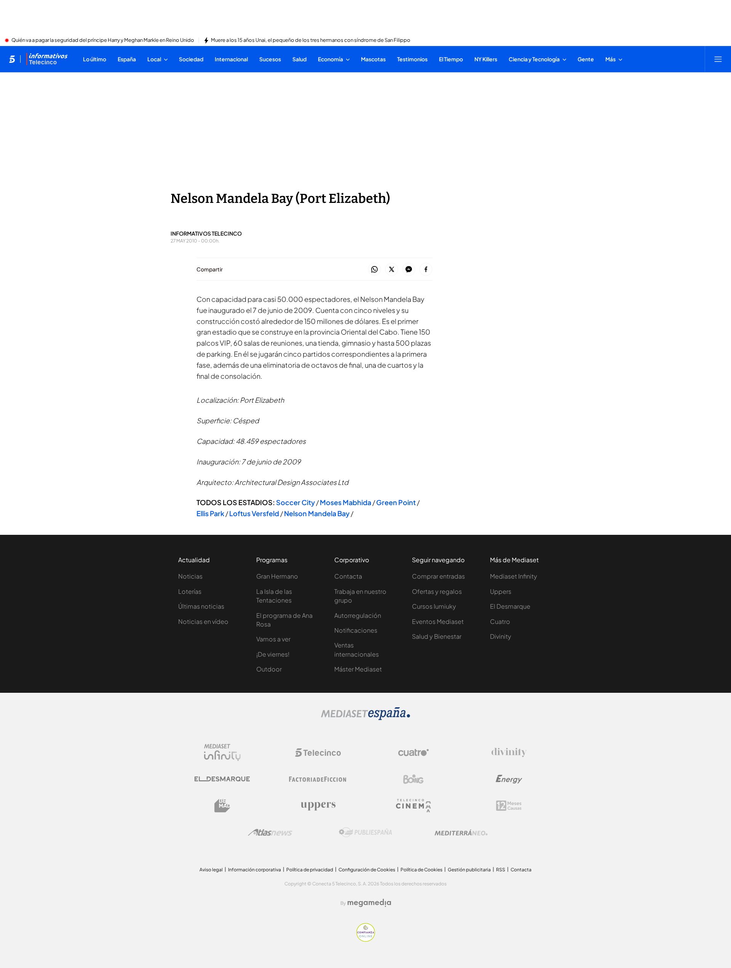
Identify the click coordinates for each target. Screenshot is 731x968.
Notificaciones (355, 630)
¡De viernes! (272, 654)
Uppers (500, 591)
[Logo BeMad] (222, 805)
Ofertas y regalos (437, 591)
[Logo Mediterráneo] (461, 832)
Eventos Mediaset (438, 621)
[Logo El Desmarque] (222, 779)
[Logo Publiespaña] (365, 832)
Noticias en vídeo (203, 621)
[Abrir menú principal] (718, 59)
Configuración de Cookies (366, 869)
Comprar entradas (438, 576)
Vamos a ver (273, 639)
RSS (500, 869)
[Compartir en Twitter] (391, 270)
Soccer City (295, 502)
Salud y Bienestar (436, 636)
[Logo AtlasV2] (270, 832)
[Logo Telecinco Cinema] (413, 806)
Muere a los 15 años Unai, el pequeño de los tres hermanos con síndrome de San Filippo (310, 40)
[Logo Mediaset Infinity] (222, 752)
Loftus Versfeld (254, 513)
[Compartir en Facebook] (426, 270)
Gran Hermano (277, 576)
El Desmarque (510, 606)
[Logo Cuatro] (413, 752)
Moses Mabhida (345, 502)
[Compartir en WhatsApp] (374, 270)
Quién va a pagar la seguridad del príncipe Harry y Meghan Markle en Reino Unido (102, 40)
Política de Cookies (421, 869)
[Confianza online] (365, 939)
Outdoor (269, 669)
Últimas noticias (201, 606)
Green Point (396, 502)
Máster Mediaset (358, 669)
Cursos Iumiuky (434, 606)
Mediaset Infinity (513, 576)
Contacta (348, 576)
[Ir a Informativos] (47, 59)
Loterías (189, 591)
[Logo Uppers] (317, 805)
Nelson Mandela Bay (317, 513)
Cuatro (500, 621)
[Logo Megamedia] (369, 903)
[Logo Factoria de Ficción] (318, 779)
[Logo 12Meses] (509, 806)
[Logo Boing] (413, 779)
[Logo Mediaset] (365, 718)
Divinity (500, 636)
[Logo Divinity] (509, 752)
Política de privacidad (309, 869)
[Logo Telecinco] (318, 752)
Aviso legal (211, 869)
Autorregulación (357, 615)
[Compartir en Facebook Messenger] (408, 270)
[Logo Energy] (509, 779)
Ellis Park (210, 513)
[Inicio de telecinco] (12, 59)
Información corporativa (254, 869)
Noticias (190, 576)
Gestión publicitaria (469, 869)
